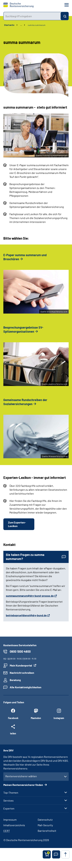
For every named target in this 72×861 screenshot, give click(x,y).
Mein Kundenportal (21, 665)
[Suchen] (65, 16)
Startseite (9, 25)
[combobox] (32, 16)
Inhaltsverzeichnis (14, 825)
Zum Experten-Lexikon (17, 524)
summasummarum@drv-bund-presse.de (30, 595)
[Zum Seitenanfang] (65, 854)
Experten (8, 808)
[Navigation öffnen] (66, 5)
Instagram (59, 718)
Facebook (13, 718)
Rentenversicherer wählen (21, 776)
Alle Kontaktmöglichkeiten (25, 687)
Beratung (15, 680)
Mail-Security (45, 825)
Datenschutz (45, 819)
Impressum (10, 819)
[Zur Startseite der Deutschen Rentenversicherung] (18, 5)
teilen (13, 733)
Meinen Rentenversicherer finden (23, 784)
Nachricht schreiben (22, 672)
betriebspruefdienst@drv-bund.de (26, 615)
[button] (56, 854)
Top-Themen (10, 792)
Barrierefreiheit (47, 830)
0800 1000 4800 (20, 651)
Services (8, 800)
